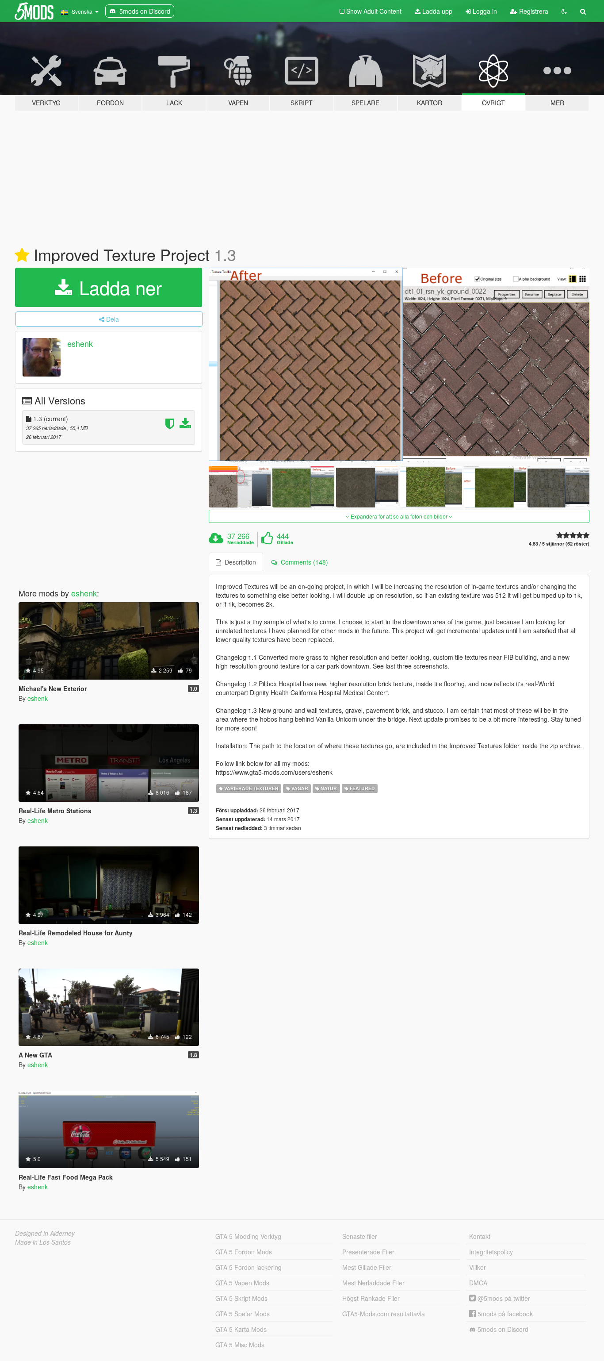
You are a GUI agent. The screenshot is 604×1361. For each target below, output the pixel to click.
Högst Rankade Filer (371, 1298)
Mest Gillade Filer (366, 1267)
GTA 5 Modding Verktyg (248, 1236)
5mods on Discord (502, 1329)
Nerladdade (240, 542)
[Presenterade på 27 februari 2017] (22, 255)
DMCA (478, 1282)
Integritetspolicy (491, 1251)
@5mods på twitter (503, 1298)
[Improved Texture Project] (399, 364)
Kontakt (479, 1236)
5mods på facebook (504, 1313)
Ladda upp (436, 11)
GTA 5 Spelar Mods (242, 1313)
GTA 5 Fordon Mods (243, 1251)
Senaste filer (359, 1236)
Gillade (285, 542)
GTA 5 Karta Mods (241, 1329)
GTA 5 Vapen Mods (242, 1282)
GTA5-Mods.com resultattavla (383, 1313)
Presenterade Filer (368, 1251)
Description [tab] (238, 561)
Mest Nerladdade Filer (373, 1282)
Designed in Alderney (45, 1233)
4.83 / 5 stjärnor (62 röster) (559, 543)
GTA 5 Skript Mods (241, 1298)
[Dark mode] (564, 11)
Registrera (532, 11)
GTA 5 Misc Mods (239, 1344)
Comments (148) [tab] (302, 561)
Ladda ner (118, 287)
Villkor (477, 1267)
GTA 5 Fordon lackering (248, 1267)
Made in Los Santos (43, 1242)
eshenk (80, 343)
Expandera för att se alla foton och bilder (399, 516)
